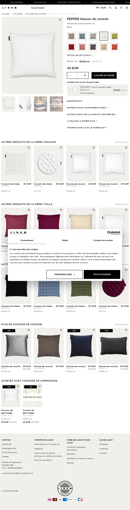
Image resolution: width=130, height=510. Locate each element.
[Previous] (6, 55)
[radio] (71, 36)
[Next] (58, 55)
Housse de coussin (75, 185)
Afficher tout (122, 142)
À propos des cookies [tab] (103, 240)
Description (74, 101)
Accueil (6, 14)
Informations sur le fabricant (86, 128)
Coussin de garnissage (7, 413)
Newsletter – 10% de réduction (65, 2)
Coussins (18, 14)
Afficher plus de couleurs (79, 55)
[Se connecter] (116, 7)
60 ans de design (13, 2)
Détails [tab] (65, 240)
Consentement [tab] (26, 240)
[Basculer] (83, 101)
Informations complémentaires (86, 108)
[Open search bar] (110, 8)
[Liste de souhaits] (121, 7)
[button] (101, 8)
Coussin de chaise (10, 185)
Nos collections (36, 2)
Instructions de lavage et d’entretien (91, 114)
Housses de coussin (36, 14)
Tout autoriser (102, 274)
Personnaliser (63, 274)
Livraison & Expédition (81, 121)
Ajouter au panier (104, 75)
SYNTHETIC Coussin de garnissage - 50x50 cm (96, 88)
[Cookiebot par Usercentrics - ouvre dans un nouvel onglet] (109, 233)
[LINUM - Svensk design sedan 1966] (9, 8)
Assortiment (37, 8)
